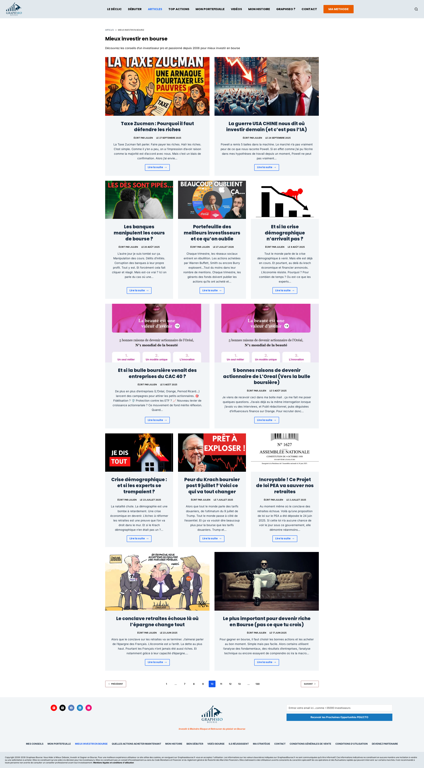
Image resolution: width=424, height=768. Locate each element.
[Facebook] (71, 708)
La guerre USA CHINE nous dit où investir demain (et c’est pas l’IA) (266, 126)
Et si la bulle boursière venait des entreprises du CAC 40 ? (157, 373)
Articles (155, 9)
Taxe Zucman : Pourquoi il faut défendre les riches (157, 126)
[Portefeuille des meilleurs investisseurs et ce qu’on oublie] (212, 200)
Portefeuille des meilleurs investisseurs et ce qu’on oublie (212, 233)
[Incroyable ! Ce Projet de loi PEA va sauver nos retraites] (285, 452)
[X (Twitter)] (62, 708)
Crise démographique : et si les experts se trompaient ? (139, 485)
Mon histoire (173, 743)
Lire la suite (159, 168)
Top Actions (178, 9)
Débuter (135, 9)
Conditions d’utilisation (351, 743)
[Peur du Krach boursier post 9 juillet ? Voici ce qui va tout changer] (212, 452)
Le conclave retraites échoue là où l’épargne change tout (157, 621)
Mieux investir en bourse (91, 743)
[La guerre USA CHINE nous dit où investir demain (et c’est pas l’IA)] (266, 86)
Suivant (308, 684)
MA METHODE (338, 9)
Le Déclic (114, 9)
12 (230, 683)
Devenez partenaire (385, 743)
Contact (309, 9)
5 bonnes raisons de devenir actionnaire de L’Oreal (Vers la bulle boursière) (266, 376)
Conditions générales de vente (310, 743)
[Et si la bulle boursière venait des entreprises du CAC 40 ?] (157, 333)
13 (239, 683)
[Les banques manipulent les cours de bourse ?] (139, 200)
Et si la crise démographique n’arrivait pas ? (285, 233)
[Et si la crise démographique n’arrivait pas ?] (285, 200)
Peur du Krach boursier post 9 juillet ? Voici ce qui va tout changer (212, 485)
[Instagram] (88, 708)
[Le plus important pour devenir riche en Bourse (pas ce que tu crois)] (266, 581)
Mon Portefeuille (210, 9)
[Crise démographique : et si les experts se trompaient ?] (139, 452)
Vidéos (236, 9)
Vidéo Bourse (216, 743)
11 (221, 683)
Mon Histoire (259, 9)
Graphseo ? (285, 9)
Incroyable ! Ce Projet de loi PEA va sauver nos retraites (285, 485)
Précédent (117, 684)
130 (258, 683)
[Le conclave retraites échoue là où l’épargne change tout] (157, 581)
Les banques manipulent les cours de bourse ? (139, 233)
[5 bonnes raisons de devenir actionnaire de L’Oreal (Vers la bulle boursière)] (266, 333)
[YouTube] (54, 708)
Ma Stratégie (261, 743)
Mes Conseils (34, 743)
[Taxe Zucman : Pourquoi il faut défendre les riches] (157, 86)
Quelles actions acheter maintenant (136, 743)
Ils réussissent (239, 743)
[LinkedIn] (80, 708)
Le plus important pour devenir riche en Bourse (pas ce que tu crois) (267, 621)
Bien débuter (194, 743)
